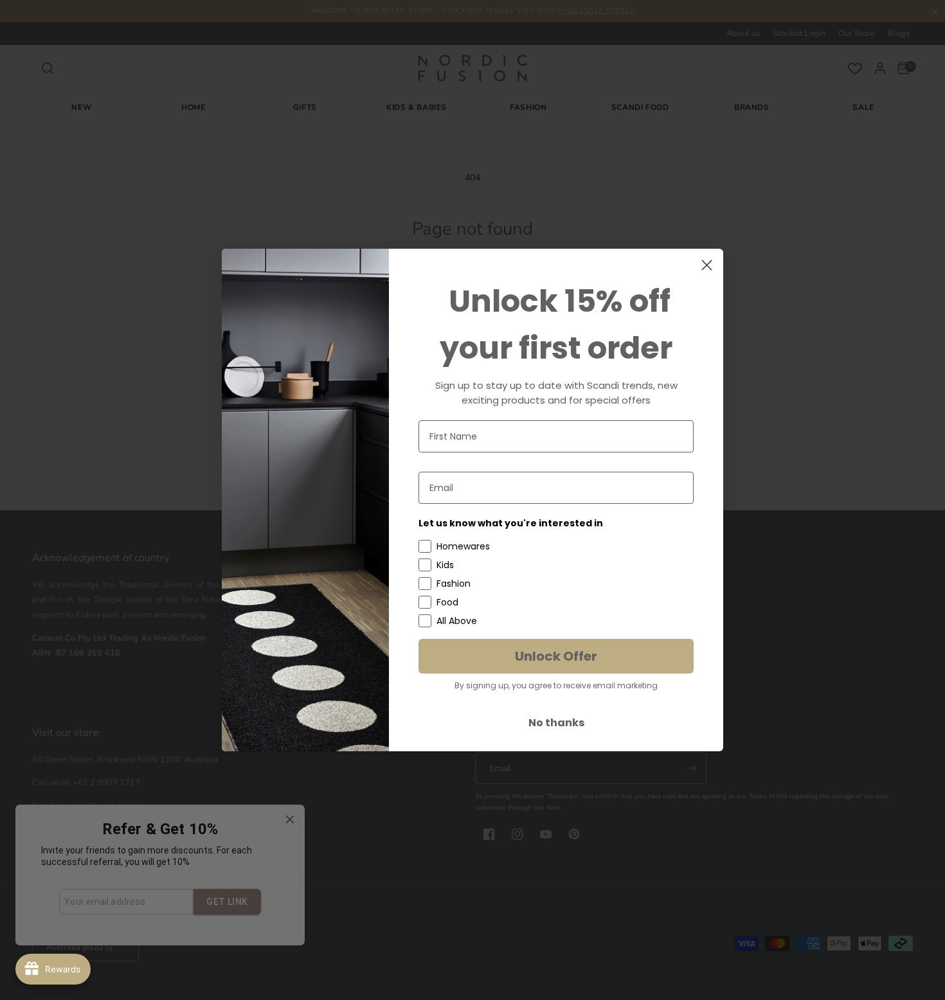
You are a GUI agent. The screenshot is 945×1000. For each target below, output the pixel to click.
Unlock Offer (556, 656)
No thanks (556, 722)
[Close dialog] (707, 265)
